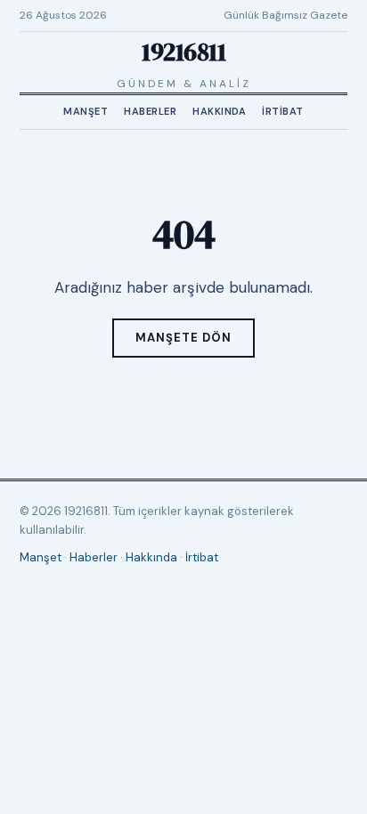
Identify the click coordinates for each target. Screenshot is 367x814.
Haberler (150, 111)
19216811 (183, 52)
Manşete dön (183, 337)
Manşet (85, 111)
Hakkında (219, 111)
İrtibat (283, 111)
